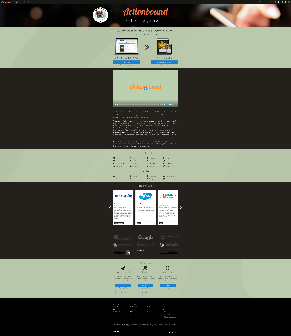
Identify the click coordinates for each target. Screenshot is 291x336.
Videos (148, 308)
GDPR (164, 311)
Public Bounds (116, 311)
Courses (132, 313)
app (126, 115)
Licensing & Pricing (134, 304)
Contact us (149, 313)
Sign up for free (116, 304)
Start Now (167, 285)
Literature (149, 311)
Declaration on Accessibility (169, 317)
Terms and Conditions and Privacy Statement (169, 313)
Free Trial (271, 2)
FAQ (147, 304)
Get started (127, 62)
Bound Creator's (168, 130)
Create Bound (28, 2)
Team (164, 309)
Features (165, 304)
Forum (148, 309)
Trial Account (123, 292)
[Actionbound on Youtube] (169, 332)
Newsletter (149, 314)
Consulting (132, 314)
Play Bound (17, 2)
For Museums (133, 308)
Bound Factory (133, 306)
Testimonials (166, 308)
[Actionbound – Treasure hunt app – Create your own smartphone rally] (6, 2)
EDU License (145, 285)
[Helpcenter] (282, 2)
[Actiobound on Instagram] (175, 332)
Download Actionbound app (164, 62)
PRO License (123, 285)
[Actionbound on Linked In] (172, 332)
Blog (164, 306)
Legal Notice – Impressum (169, 316)
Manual (148, 306)
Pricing (261, 2)
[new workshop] (100, 15)
